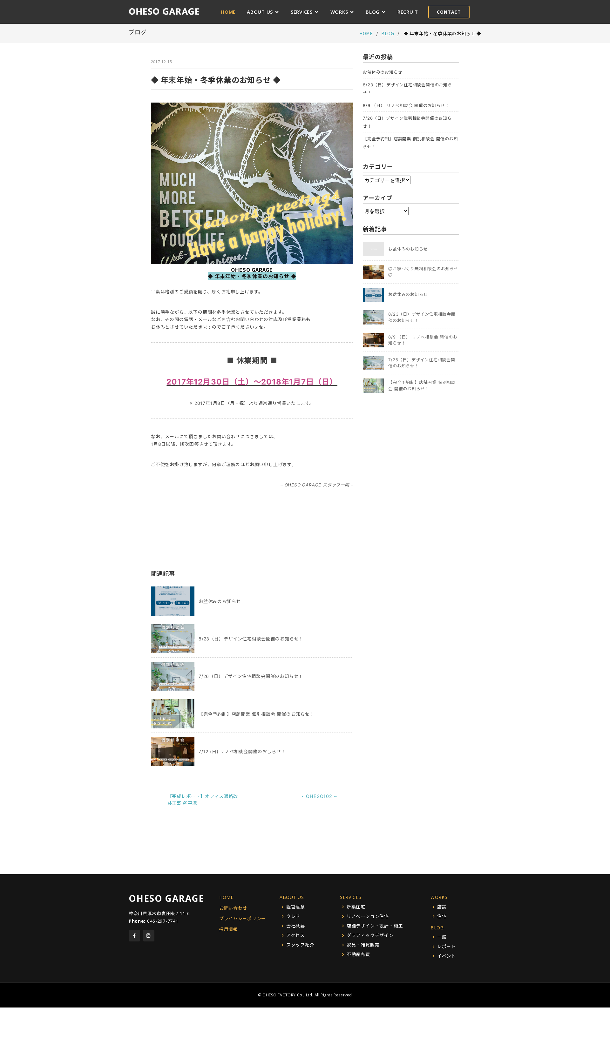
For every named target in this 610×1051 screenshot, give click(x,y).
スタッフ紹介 (300, 945)
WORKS (339, 12)
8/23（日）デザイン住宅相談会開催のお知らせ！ (251, 638)
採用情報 (228, 929)
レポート (446, 946)
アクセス (295, 935)
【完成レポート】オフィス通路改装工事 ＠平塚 (202, 799)
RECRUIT (407, 12)
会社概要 (295, 926)
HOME (228, 12)
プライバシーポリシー (242, 918)
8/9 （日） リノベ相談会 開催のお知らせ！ (406, 105)
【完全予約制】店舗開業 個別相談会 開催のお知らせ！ (257, 714)
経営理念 (295, 907)
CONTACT (449, 12)
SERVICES (302, 12)
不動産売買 (358, 954)
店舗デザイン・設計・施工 (375, 926)
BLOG (373, 12)
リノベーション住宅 (368, 916)
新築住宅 (356, 907)
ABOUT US (260, 12)
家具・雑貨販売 (363, 945)
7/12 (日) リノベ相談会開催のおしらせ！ (242, 751)
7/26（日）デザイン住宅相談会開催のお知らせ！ (251, 676)
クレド (293, 916)
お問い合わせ (233, 908)
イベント (446, 956)
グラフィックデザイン (370, 935)
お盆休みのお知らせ (220, 601)
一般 (442, 937)
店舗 (442, 907)
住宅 (442, 916)
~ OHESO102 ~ (319, 796)
